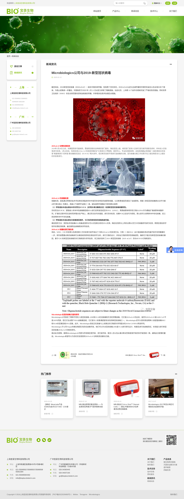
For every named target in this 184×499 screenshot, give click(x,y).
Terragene (83, 494)
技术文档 (150, 472)
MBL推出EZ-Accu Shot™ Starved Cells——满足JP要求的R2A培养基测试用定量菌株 (126, 407)
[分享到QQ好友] (38, 440)
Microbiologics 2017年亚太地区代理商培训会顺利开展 (161, 406)
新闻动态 (15, 56)
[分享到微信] (44, 440)
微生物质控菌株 (169, 462)
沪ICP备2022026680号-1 (61, 494)
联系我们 (150, 465)
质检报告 (150, 474)
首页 (8, 56)
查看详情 (47, 414)
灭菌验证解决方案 (170, 465)
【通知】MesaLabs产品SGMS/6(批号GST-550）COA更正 (56, 407)
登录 (167, 3)
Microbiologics (94, 494)
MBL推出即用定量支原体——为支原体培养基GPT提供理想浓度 (91, 406)
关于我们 (150, 462)
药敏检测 (167, 470)
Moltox (75, 494)
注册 (174, 3)
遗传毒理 (167, 467)
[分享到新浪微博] (49, 440)
